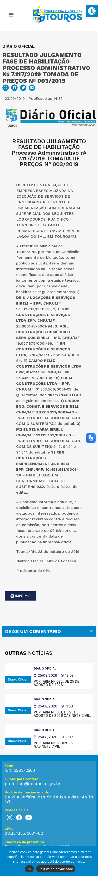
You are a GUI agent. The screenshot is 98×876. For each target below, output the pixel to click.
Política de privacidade (56, 869)
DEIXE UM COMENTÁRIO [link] (33, 631)
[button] (11, 15)
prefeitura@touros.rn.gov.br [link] (32, 783)
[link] (92, 11)
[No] (90, 861)
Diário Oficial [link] (45, 668)
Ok (29, 869)
